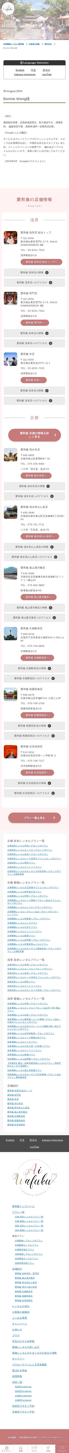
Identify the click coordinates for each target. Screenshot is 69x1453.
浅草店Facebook (23, 1391)
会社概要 (12, 1437)
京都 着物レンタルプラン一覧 (29, 1221)
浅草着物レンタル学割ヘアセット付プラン (27, 1003)
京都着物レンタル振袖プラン (21, 936)
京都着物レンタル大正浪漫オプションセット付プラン (33, 887)
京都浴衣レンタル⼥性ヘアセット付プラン (27, 854)
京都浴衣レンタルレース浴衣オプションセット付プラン (34, 858)
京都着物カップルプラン (27, 1245)
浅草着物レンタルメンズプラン (22, 1042)
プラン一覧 (18, 1212)
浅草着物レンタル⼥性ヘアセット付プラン (27, 1015)
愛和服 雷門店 (14, 1095)
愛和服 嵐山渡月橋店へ (38, 597)
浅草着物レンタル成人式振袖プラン (24, 1070)
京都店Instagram (23, 1396)
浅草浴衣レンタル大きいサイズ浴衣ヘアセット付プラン (34, 990)
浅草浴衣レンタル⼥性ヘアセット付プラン (27, 973)
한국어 (46, 70)
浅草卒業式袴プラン (24, 1263)
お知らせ (17, 1329)
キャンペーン (19, 1323)
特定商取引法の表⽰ (29, 1437)
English (20, 70)
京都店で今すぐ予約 (23, 1411)
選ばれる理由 (19, 1370)
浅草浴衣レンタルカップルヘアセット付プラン (29, 969)
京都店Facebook (23, 1400)
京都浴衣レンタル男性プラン (21, 863)
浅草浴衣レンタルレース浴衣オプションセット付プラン (34, 977)
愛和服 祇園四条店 (16, 1120)
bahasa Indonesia (25, 74)
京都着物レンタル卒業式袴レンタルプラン (27, 944)
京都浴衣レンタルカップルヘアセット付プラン (29, 850)
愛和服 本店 (13, 1099)
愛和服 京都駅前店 (16, 1116)
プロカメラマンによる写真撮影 (29, 1364)
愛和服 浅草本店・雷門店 (27, 1273)
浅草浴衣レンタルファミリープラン (24, 986)
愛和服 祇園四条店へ (37, 715)
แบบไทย (47, 74)
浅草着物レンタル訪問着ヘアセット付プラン (28, 1059)
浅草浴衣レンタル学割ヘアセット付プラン (27, 965)
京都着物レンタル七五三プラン (22, 927)
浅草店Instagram (23, 1387)
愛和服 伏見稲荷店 (16, 1125)
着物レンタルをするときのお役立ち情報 (34, 1353)
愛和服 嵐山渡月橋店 (17, 1112)
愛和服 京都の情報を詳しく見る (34, 435)
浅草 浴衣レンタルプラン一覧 (29, 1226)
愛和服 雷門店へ (35, 322)
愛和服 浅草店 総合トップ (19, 1090)
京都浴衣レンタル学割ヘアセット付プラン (27, 846)
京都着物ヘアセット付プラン (29, 1240)
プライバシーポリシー (51, 1437)
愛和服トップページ (23, 1206)
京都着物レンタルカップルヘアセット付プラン (29, 907)
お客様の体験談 (21, 1312)
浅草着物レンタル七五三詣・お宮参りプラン (28, 1046)
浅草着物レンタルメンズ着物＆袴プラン (26, 1037)
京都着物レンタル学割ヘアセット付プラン (27, 896)
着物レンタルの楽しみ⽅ (26, 1347)
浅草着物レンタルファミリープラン (24, 1050)
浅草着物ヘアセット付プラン (29, 1254)
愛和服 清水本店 (15, 1103)
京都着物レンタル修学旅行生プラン (24, 892)
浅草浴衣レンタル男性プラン (21, 982)
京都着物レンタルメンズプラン (22, 923)
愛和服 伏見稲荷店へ (37, 772)
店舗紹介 (17, 1268)
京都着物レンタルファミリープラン (24, 931)
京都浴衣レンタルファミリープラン (24, 867)
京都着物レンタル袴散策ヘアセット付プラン (28, 919)
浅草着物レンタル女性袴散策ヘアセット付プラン (31, 1033)
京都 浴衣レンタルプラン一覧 (29, 1217)
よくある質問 (19, 1318)
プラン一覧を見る (34, 817)
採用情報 (17, 1376)
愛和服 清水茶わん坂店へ (40, 536)
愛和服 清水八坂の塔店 (26, 1287)
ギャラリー (18, 1358)
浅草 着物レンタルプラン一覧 (29, 1230)
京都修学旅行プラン (24, 1249)
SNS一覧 (17, 1382)
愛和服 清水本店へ (36, 475)
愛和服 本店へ (34, 380)
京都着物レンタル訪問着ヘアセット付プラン (28, 940)
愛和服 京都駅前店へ (37, 657)
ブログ (16, 1335)
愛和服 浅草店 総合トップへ (41, 262)
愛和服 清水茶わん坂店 (18, 1108)
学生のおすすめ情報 (23, 1341)
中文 (33, 70)
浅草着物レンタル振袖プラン (21, 1054)
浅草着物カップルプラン (27, 1258)
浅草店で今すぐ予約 (23, 1406)
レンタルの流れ (21, 1306)
